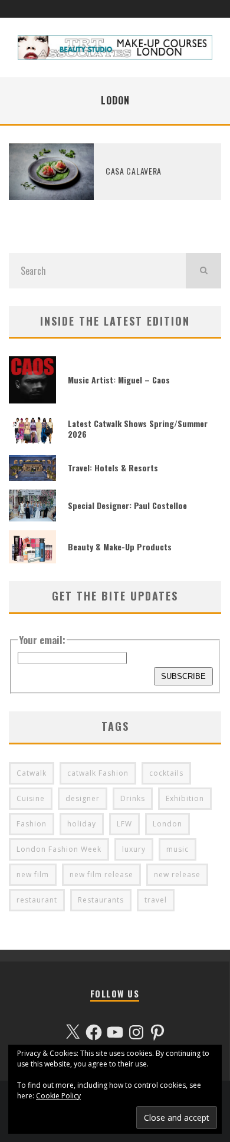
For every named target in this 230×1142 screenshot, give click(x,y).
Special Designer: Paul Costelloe (127, 505)
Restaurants (101, 900)
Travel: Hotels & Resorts (113, 467)
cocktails (166, 773)
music (177, 849)
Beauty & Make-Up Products (120, 546)
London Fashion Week (59, 849)
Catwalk (32, 773)
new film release (101, 874)
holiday (81, 824)
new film (33, 874)
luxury (134, 849)
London (167, 824)
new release (177, 874)
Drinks (132, 798)
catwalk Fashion (98, 773)
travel (155, 900)
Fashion (32, 824)
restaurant (37, 900)
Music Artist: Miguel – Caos (119, 379)
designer (82, 798)
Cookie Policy (58, 1096)
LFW (124, 824)
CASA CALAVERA (134, 171)
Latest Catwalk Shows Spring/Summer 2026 (138, 428)
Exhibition (185, 798)
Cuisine (31, 798)
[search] (203, 270)
